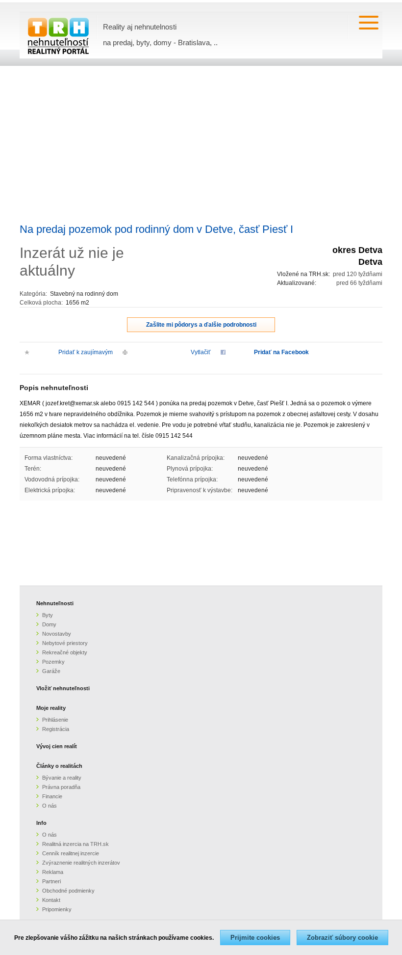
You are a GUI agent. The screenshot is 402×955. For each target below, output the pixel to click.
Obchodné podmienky (68, 891)
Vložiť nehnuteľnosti (63, 688)
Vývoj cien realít (56, 746)
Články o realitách (59, 766)
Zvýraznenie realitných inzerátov (81, 863)
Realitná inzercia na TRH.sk (75, 844)
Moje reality (51, 708)
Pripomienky (57, 909)
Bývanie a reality (61, 778)
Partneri (51, 881)
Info (41, 823)
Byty (47, 615)
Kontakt (51, 900)
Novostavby (56, 634)
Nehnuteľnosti (55, 603)
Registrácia (55, 729)
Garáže (51, 671)
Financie (52, 796)
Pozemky (53, 662)
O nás (49, 806)
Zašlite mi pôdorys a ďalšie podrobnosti (201, 324)
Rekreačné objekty (64, 652)
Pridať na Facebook (281, 352)
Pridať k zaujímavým (85, 352)
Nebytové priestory (65, 643)
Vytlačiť (201, 352)
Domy (49, 624)
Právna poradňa (61, 787)
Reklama (52, 872)
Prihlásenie (55, 720)
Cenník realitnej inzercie (70, 853)
